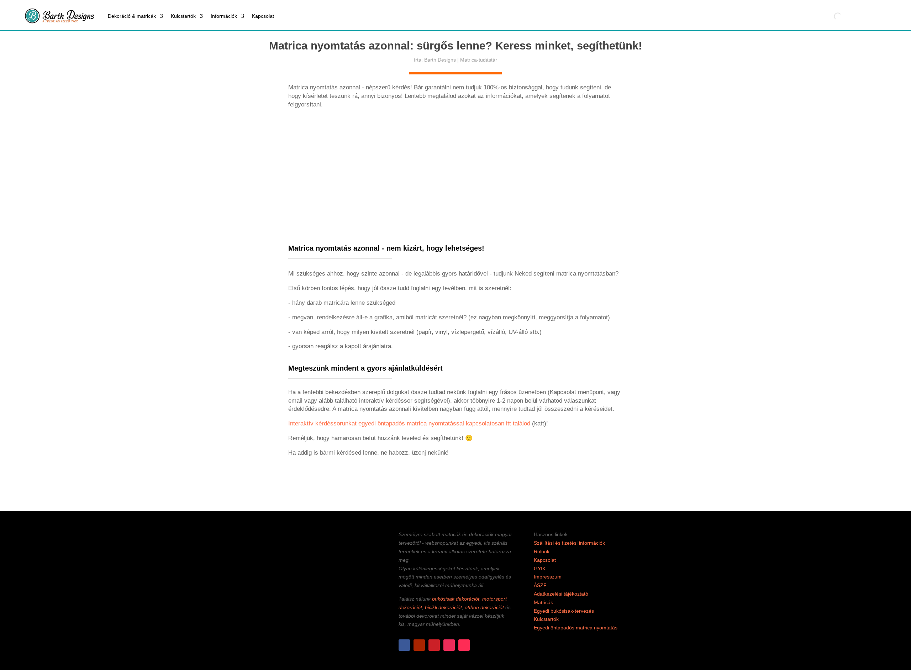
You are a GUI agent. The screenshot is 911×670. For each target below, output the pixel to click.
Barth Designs (440, 60)
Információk (224, 16)
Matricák (543, 602)
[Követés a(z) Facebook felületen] (404, 645)
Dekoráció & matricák (132, 16)
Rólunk (541, 551)
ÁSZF (540, 585)
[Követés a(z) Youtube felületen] (419, 645)
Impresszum (548, 577)
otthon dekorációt (484, 607)
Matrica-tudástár (478, 60)
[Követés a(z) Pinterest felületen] (434, 645)
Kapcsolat (263, 16)
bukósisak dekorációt (455, 599)
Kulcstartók (183, 16)
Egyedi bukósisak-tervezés (564, 611)
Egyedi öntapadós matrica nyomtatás (575, 627)
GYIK (540, 568)
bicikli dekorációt (443, 607)
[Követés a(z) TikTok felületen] (464, 645)
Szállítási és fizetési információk (569, 543)
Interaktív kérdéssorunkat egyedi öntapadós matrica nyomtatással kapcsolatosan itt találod (410, 423)
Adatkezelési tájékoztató (561, 594)
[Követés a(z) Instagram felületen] (449, 645)
